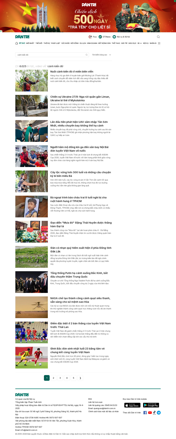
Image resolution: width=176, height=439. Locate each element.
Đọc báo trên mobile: (135, 399)
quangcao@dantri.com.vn (104, 408)
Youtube (150, 413)
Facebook (145, 413)
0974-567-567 (35, 427)
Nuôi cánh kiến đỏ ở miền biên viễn (71, 71)
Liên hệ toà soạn (95, 402)
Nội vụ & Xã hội (123, 37)
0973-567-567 (55, 418)
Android (151, 405)
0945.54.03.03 (111, 405)
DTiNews (107, 37)
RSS (90, 399)
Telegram (159, 413)
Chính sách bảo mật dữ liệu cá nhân (103, 411)
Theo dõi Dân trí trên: (132, 412)
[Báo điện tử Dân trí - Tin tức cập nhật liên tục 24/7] (22, 37)
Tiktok (154, 413)
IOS (132, 405)
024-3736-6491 (31, 418)
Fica (95, 37)
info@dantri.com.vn (28, 430)
